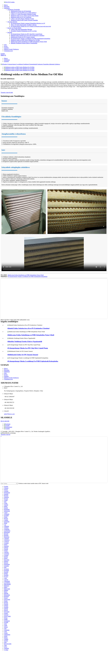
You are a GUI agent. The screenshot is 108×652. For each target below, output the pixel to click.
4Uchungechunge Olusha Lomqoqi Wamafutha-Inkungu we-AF (28, 23)
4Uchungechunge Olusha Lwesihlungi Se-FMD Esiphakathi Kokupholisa (30, 38)
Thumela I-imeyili (5, 434)
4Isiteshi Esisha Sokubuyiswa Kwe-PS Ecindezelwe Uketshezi (27, 35)
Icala (5, 44)
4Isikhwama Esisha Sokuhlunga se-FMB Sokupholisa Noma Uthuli (29, 41)
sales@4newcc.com (9, 414)
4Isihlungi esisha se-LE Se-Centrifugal (21, 17)
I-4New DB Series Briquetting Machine (21, 29)
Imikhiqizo (7, 8)
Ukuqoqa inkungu (12, 21)
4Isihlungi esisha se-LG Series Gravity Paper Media (24, 15)
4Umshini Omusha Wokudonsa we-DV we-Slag (24, 31)
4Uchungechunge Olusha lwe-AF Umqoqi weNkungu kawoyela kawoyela (31, 26)
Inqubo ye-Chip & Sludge (14, 28)
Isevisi (5, 46)
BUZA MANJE (5, 421)
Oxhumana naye (8, 50)
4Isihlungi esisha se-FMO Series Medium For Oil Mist (25, 40)
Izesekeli (9, 32)
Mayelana (6, 6)
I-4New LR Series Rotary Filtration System (22, 18)
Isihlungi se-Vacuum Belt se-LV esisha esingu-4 (23, 12)
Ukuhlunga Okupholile (13, 9)
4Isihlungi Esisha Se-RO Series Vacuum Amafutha (24, 20)
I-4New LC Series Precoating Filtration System (23, 14)
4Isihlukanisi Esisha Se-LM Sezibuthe (21, 11)
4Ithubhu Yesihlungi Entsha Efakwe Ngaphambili (24, 43)
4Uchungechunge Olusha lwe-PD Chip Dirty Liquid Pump (26, 34)
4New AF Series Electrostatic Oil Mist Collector (23, 25)
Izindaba (6, 47)
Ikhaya (6, 5)
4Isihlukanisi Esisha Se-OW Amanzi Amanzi (23, 37)
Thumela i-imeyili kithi (7, 92)
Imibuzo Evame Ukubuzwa (11, 49)
